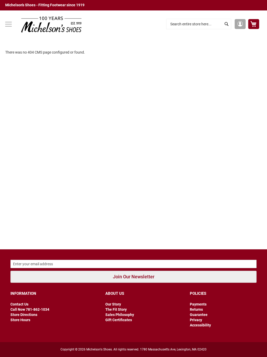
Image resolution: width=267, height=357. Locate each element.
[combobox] (198, 24)
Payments (198, 304)
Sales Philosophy (119, 315)
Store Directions (23, 315)
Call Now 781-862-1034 (29, 309)
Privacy (196, 320)
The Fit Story (116, 309)
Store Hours (20, 320)
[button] (240, 24)
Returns (196, 309)
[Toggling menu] (8, 24)
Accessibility (200, 325)
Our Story (113, 304)
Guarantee (199, 315)
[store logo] (49, 24)
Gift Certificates (118, 320)
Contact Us (19, 304)
